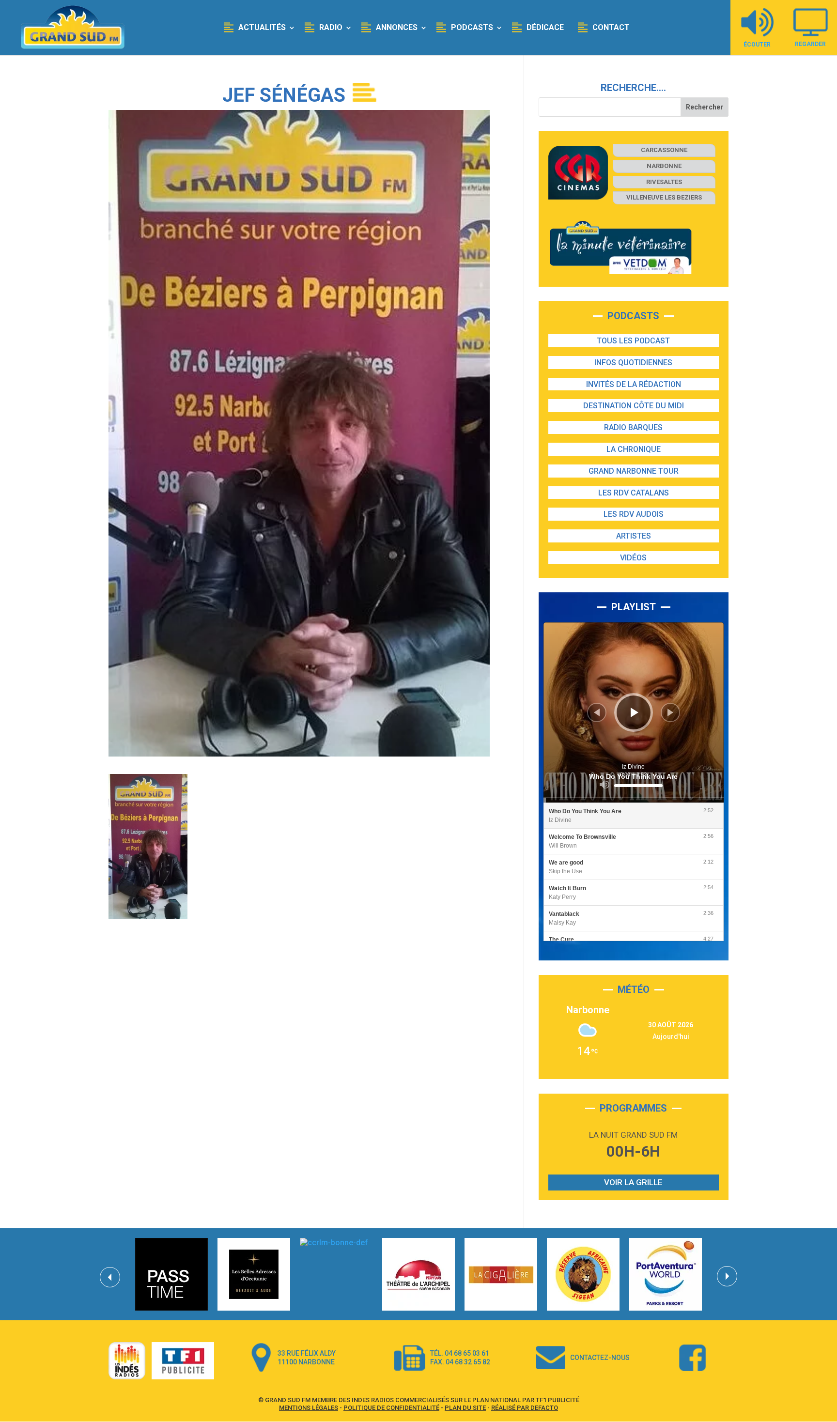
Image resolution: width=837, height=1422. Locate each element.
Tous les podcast (633, 340)
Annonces (397, 27)
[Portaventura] (665, 1274)
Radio (330, 27)
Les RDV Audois (634, 514)
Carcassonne (664, 150)
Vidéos (633, 557)
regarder (810, 44)
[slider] (638, 785)
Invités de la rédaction (633, 384)
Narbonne (664, 166)
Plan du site (465, 1407)
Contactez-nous (600, 1357)
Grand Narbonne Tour (634, 471)
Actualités (262, 27)
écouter (757, 44)
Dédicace (545, 27)
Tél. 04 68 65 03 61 (459, 1353)
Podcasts (472, 27)
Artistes (633, 536)
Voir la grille (633, 1182)
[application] (633, 712)
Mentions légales (308, 1407)
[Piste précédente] (597, 712)
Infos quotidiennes (633, 362)
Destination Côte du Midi (633, 405)
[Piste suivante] (670, 712)
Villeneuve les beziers (664, 197)
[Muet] (604, 784)
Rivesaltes (664, 181)
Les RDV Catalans (633, 492)
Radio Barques (633, 427)
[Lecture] (634, 712)
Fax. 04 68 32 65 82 (460, 1362)
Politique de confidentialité (391, 1407)
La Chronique (633, 449)
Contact (611, 27)
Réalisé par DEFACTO (524, 1407)
